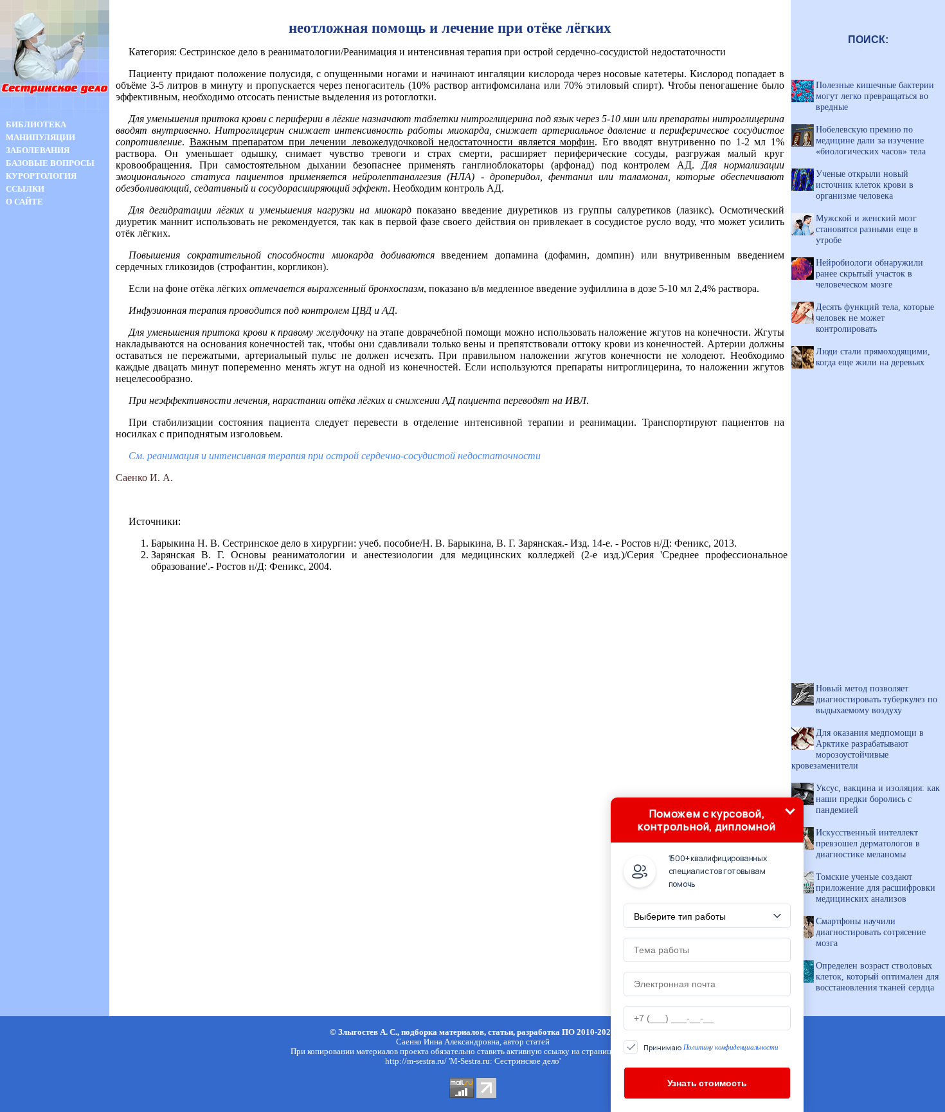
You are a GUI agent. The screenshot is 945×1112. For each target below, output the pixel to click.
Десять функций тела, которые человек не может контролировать (875, 318)
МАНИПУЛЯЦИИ (40, 137)
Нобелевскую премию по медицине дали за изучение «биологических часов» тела (871, 140)
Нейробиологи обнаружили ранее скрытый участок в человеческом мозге (869, 273)
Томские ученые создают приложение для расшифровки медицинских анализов (875, 887)
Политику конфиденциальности (731, 1047)
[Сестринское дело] (54, 114)
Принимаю (711, 1047)
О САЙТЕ (24, 201)
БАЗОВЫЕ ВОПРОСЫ (50, 163)
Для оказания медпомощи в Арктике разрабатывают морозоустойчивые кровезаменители (857, 748)
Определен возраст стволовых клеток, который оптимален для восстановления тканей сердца (877, 976)
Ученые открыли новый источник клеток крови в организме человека (865, 185)
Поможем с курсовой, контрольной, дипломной (706, 820)
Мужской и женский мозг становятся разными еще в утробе (867, 229)
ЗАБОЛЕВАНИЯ (37, 150)
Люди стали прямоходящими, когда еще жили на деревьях (873, 356)
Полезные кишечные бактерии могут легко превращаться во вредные (875, 96)
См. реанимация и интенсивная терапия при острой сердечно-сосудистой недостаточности (335, 455)
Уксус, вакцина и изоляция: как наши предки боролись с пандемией (878, 799)
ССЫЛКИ (25, 189)
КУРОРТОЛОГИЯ (41, 176)
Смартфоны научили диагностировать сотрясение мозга (871, 932)
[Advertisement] (54, 436)
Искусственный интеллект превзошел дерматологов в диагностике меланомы (868, 843)
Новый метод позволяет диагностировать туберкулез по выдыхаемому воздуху (876, 699)
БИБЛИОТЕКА (36, 124)
